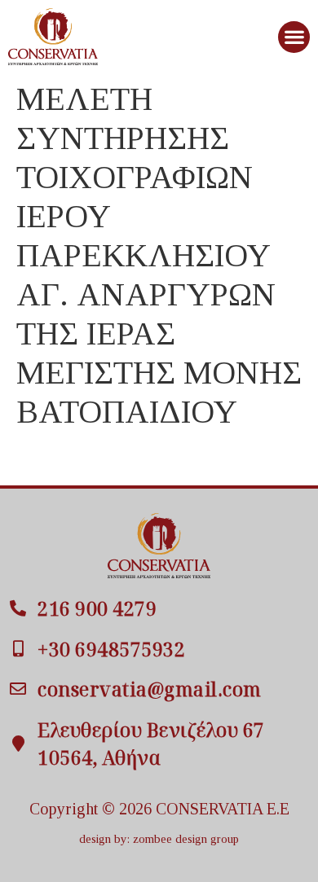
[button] (294, 37)
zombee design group (186, 838)
